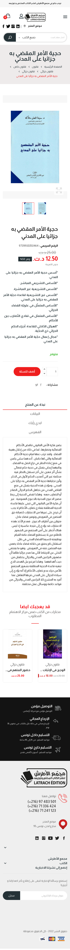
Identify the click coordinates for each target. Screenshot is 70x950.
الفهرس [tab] (35, 432)
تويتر (57, 838)
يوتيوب (50, 838)
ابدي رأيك (35, 423)
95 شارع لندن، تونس (44, 826)
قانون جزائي (17, 664)
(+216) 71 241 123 (42, 810)
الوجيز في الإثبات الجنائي (52, 670)
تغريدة (36, 385)
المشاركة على (40, 385)
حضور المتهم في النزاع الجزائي (17, 670)
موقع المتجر (34, 25)
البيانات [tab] (35, 414)
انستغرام (43, 838)
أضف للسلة (27, 371)
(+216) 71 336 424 (42, 806)
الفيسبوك (63, 838)
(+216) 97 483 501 (42, 802)
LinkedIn (37, 838)
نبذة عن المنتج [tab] (35, 404)
